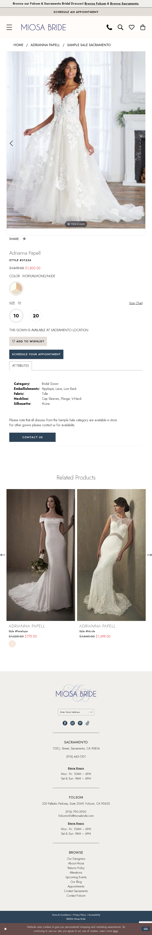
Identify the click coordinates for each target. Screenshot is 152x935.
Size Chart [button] (136, 303)
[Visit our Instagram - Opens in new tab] (72, 723)
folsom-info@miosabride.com (76, 816)
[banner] (43, 27)
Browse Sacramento (124, 3)
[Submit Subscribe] (90, 712)
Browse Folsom (95, 3)
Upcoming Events (76, 877)
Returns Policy (76, 868)
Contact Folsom (76, 896)
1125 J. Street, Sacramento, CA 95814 (76, 748)
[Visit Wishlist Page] (131, 27)
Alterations (76, 872)
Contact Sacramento (76, 891)
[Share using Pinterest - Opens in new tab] (24, 239)
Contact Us (32, 437)
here (115, 931)
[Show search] (120, 27)
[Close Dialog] (5, 929)
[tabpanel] (76, 139)
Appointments (76, 886)
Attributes (20, 365)
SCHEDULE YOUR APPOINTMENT (36, 354)
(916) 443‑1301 (76, 756)
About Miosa (76, 863)
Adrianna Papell (45, 45)
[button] (9, 27)
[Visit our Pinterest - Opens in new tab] (80, 723)
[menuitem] (9, 27)
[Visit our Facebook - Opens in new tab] (65, 723)
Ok (146, 929)
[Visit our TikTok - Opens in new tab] (87, 723)
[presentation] (40, 555)
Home (18, 45)
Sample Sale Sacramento (89, 45)
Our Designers (76, 859)
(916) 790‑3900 (76, 812)
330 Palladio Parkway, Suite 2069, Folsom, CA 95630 (76, 803)
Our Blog (76, 882)
